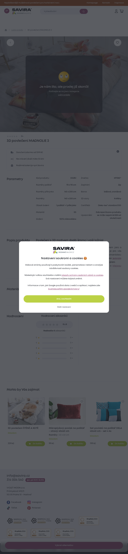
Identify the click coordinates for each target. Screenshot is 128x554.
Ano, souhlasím (64, 299)
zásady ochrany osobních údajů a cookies (82, 275)
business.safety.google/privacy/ (63, 289)
